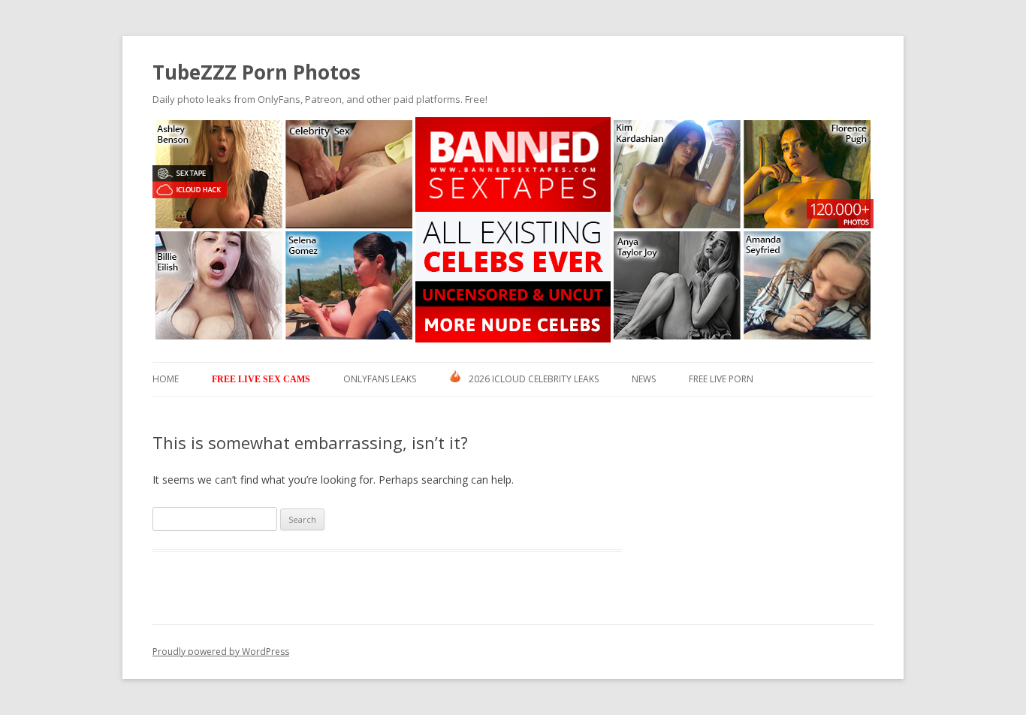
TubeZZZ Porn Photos (256, 72)
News (644, 379)
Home (165, 379)
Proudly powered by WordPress (220, 651)
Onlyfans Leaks (379, 379)
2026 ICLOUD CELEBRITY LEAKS (534, 379)
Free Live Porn (721, 379)
